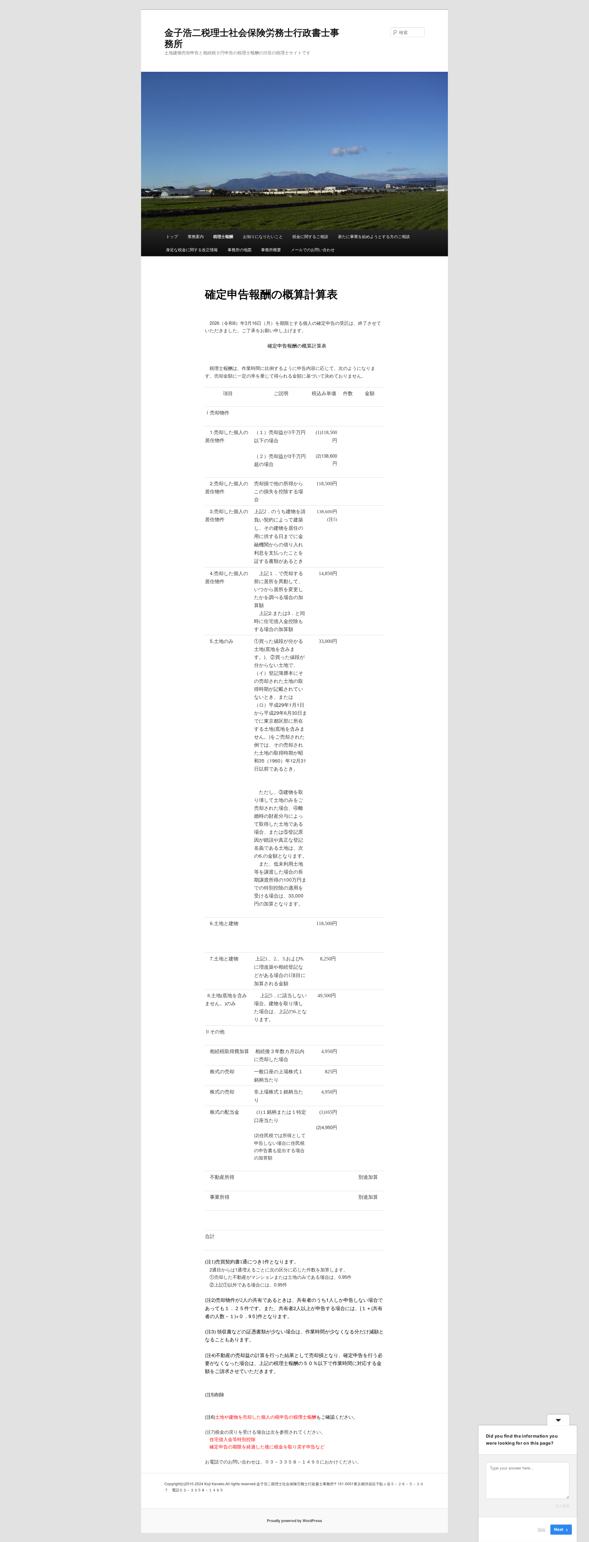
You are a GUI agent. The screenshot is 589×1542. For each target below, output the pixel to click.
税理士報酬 (223, 236)
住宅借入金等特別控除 (233, 1439)
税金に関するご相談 (310, 236)
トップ (172, 236)
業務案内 (196, 236)
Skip (541, 1529)
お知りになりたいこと (263, 236)
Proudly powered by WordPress (294, 1520)
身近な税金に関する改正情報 (192, 249)
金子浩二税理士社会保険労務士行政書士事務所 (251, 37)
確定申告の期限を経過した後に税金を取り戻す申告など (267, 1446)
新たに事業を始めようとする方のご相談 (374, 236)
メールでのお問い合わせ (313, 249)
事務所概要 (271, 249)
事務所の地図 (240, 249)
